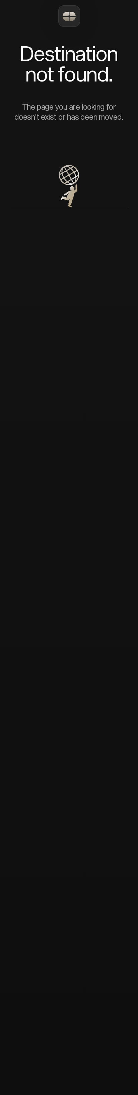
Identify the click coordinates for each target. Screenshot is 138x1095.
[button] (69, 16)
